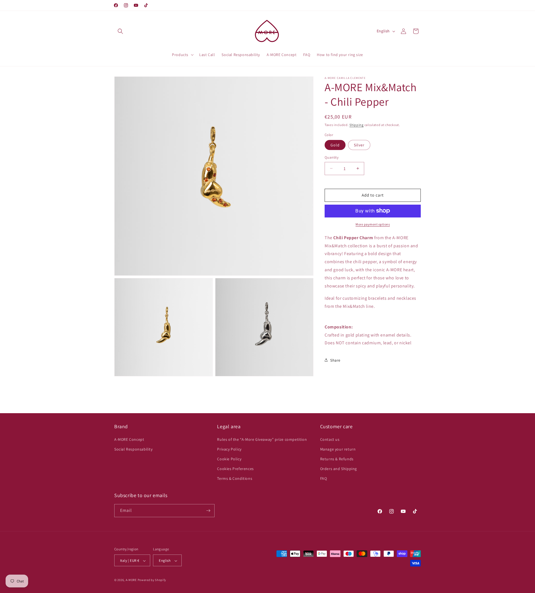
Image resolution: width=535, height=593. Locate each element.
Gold (335, 144)
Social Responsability (133, 449)
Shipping (356, 125)
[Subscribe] (208, 510)
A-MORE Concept (129, 439)
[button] (120, 31)
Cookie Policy (229, 458)
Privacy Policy (229, 449)
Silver (359, 144)
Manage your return (338, 449)
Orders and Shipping (338, 468)
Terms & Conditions (234, 478)
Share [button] (335, 359)
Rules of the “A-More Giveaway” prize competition (262, 439)
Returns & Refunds (337, 458)
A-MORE (132, 580)
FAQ (323, 478)
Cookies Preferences (235, 468)
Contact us (330, 439)
